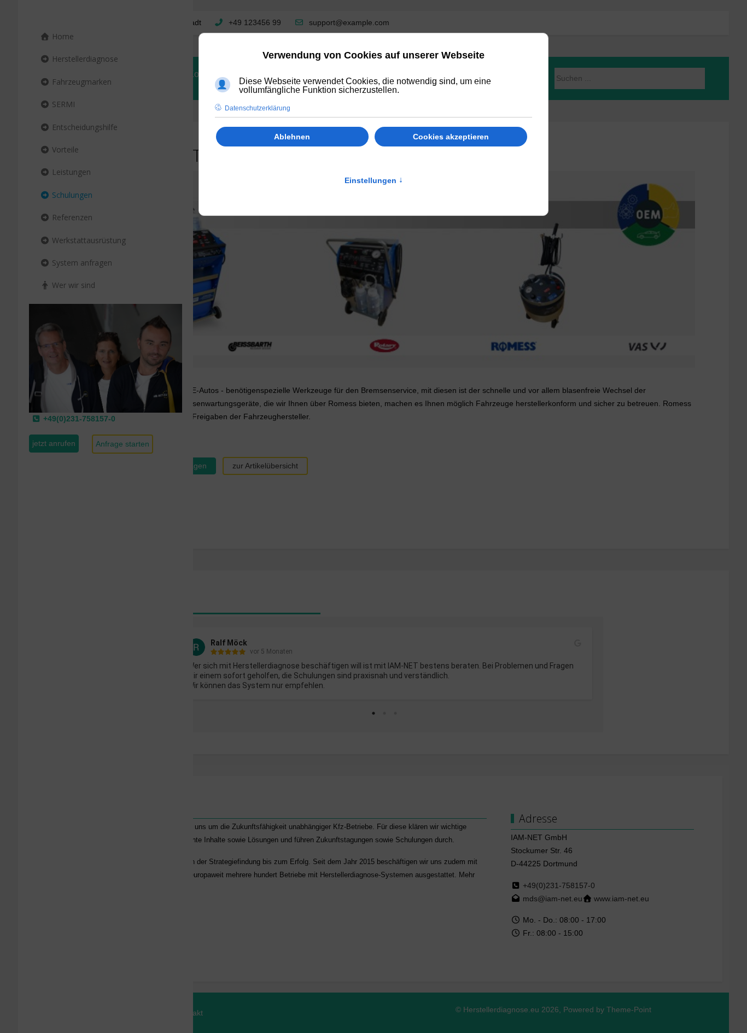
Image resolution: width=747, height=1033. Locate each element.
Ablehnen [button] (292, 136)
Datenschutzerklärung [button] (257, 108)
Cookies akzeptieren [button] (451, 136)
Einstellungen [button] (374, 180)
